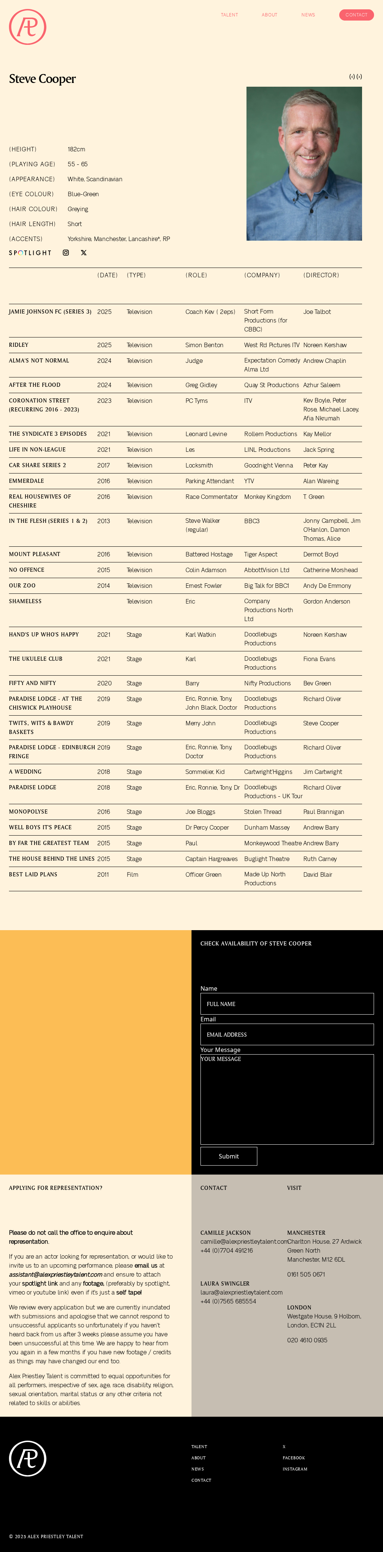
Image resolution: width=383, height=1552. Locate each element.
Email (208, 1019)
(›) (359, 76)
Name (208, 988)
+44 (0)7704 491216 (226, 1251)
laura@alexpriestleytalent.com (241, 1293)
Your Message (220, 1050)
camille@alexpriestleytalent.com (243, 1242)
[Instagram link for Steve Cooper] (66, 253)
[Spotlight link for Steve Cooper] (30, 253)
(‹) (352, 76)
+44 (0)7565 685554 (228, 1302)
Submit (229, 1156)
